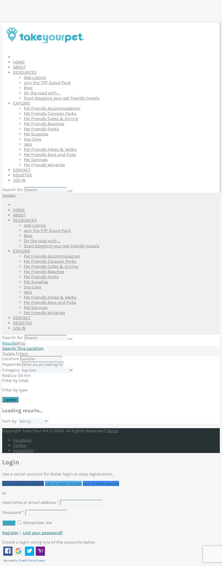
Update (10, 400)
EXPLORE (21, 103)
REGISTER (22, 175)
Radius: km (16, 375)
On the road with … (42, 92)
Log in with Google (101, 483)
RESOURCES (25, 72)
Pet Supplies (36, 133)
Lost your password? (43, 532)
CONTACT (22, 169)
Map (21, 343)
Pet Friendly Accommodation (52, 108)
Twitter (20, 445)
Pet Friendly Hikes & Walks (50, 149)
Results (9, 343)
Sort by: (9, 421)
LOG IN (19, 180)
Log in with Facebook (23, 483)
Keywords (11, 364)
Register (10, 532)
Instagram (23, 450)
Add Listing (35, 77)
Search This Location (23, 348)
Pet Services (36, 159)
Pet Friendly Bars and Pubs (50, 154)
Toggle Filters (15, 353)
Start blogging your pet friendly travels (61, 98)
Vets (28, 144)
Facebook (22, 440)
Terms (112, 430)
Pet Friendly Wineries (44, 164)
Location (10, 358)
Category (10, 369)
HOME (19, 62)
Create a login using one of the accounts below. (49, 542)
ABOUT (19, 67)
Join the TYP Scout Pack (47, 82)
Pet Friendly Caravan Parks (50, 113)
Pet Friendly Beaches (44, 123)
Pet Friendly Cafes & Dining (51, 118)
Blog (28, 87)
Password (13, 512)
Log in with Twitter (63, 483)
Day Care (32, 139)
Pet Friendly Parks (41, 128)
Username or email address (30, 502)
